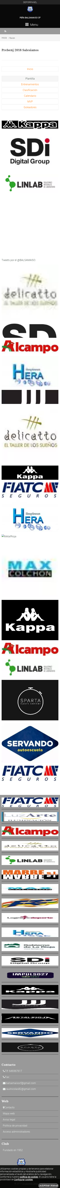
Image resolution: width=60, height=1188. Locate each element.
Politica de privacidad (15, 1125)
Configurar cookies (23, 1179)
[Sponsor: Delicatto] (30, 292)
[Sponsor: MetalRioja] (9, 536)
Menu (33, 24)
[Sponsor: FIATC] (30, 489)
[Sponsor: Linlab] (30, 183)
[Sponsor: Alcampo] (30, 346)
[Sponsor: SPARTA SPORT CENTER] (30, 700)
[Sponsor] (30, 124)
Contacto (9, 1107)
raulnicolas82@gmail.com (21, 1089)
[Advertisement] (30, 226)
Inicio (4, 37)
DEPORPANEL (30, 2)
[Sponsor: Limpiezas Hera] (30, 371)
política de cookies (29, 1176)
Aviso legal (9, 1119)
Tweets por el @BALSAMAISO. (19, 260)
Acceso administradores (16, 1131)
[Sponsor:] (30, 568)
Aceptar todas (48, 1185)
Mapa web (9, 1113)
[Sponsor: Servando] (30, 742)
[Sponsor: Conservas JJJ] (30, 396)
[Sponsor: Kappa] (30, 472)
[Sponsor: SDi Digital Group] (30, 151)
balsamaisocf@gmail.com (21, 1083)
